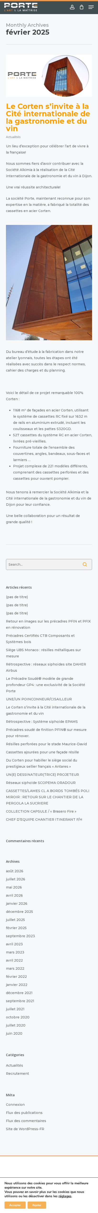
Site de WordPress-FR (25, 1129)
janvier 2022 (16, 985)
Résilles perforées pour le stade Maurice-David (46, 744)
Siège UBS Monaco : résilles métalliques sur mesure (43, 653)
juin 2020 (14, 1033)
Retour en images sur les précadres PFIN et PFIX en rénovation (48, 624)
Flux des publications (24, 1113)
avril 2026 (14, 895)
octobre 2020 (17, 1017)
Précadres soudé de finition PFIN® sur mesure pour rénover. (46, 733)
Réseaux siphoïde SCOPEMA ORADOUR (41, 783)
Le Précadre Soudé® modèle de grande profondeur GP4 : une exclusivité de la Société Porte (45, 684)
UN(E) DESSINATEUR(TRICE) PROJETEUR (42, 774)
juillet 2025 (15, 920)
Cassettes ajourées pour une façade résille (42, 752)
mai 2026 (14, 887)
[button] (91, 7)
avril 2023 (14, 944)
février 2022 (16, 976)
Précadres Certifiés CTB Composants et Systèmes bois (40, 638)
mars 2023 (15, 952)
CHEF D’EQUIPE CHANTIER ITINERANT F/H (44, 819)
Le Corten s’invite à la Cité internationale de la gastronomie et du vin (48, 117)
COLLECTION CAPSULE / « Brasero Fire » (41, 811)
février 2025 (16, 928)
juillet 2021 (15, 1009)
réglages (65, 1196)
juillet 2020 (15, 1025)
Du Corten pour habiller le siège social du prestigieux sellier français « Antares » (41, 763)
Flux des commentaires (26, 1121)
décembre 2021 (19, 993)
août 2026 (14, 871)
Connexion (15, 1104)
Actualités (13, 137)
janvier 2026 (16, 903)
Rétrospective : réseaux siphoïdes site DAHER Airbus (46, 667)
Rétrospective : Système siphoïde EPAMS (42, 721)
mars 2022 (15, 968)
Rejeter (36, 1205)
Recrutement (17, 1073)
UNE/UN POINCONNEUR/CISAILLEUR (39, 699)
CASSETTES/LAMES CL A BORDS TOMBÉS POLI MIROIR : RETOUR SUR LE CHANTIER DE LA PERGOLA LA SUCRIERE (47, 797)
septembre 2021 (20, 1001)
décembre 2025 (19, 912)
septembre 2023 (20, 936)
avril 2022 (14, 960)
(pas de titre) (17, 597)
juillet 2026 (15, 879)
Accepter (15, 1205)
